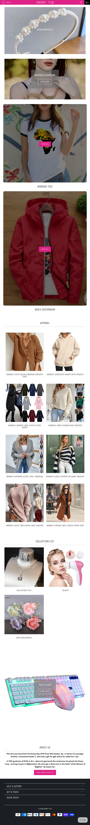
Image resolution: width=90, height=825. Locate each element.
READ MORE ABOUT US (45, 772)
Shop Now (45, 82)
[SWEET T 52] (45, 2)
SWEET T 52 (47, 809)
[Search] (82, 2)
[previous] (6, 30)
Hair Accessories (24, 617)
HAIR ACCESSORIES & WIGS (44, 30)
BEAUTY (66, 569)
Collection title (24, 569)
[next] (83, 30)
